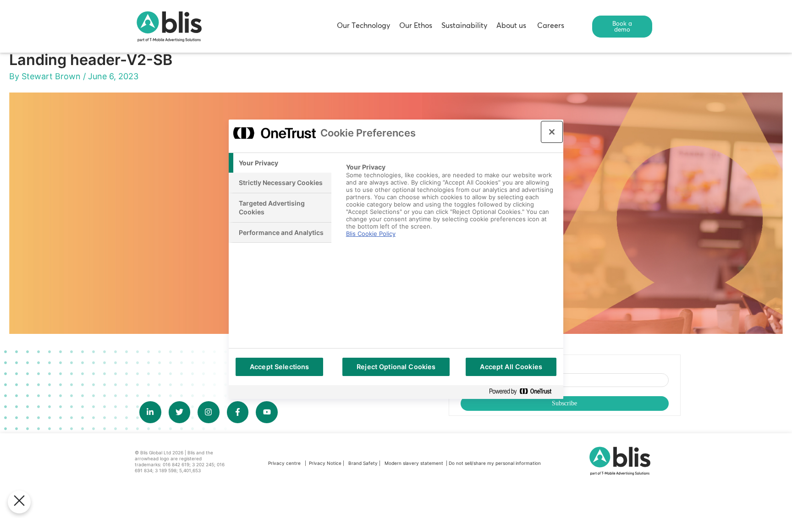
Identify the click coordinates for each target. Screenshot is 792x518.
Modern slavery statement (415, 463)
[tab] (280, 163)
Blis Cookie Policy (371, 233)
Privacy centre (284, 463)
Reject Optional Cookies (396, 367)
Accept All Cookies (511, 367)
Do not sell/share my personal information (495, 463)
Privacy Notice (325, 463)
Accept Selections (279, 367)
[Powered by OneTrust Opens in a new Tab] (524, 392)
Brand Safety (363, 463)
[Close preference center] (552, 132)
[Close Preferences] (19, 502)
